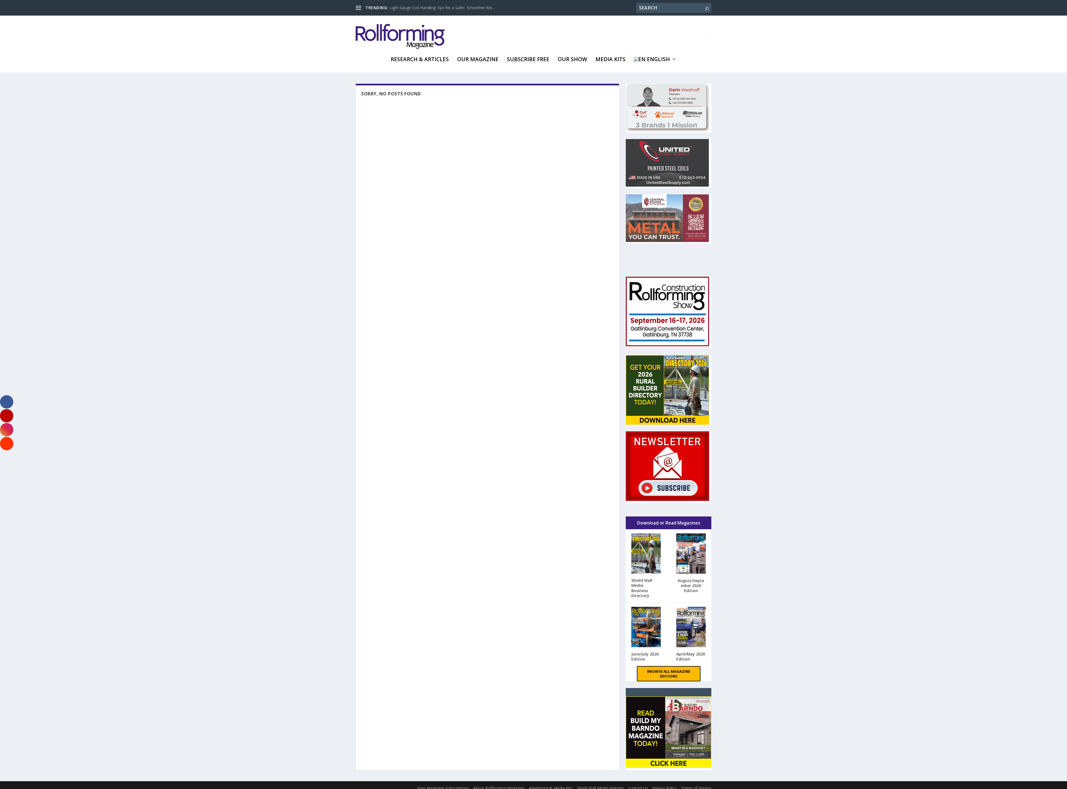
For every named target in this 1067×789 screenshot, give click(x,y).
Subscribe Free (528, 60)
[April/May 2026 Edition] (691, 627)
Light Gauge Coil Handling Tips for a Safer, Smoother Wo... (442, 7)
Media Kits (610, 60)
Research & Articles (420, 60)
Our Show (572, 60)
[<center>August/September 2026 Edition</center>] (691, 554)
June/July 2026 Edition (645, 656)
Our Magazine (477, 60)
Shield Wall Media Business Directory (641, 588)
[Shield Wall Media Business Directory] (646, 554)
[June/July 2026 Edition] (646, 627)
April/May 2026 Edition (690, 656)
